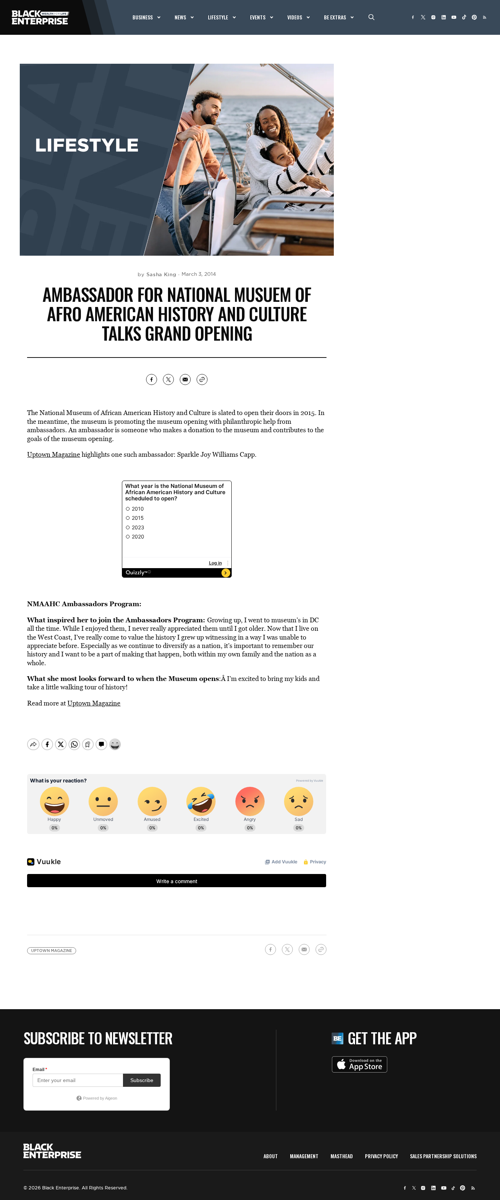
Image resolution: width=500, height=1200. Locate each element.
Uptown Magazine (53, 454)
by (157, 274)
